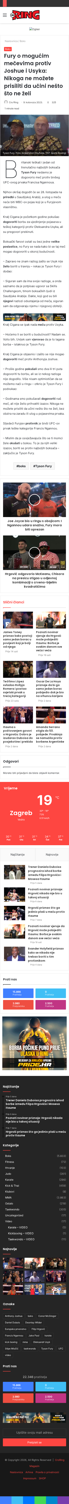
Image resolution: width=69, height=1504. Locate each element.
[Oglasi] (34, 28)
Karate (9, 1179)
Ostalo (9, 1203)
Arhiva (29, 1472)
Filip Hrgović (38, 1329)
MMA (8, 1197)
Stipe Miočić (11, 1348)
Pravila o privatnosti (47, 1472)
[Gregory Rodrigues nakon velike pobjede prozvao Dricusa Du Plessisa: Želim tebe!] (13, 1276)
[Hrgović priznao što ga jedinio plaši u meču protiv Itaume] (14, 913)
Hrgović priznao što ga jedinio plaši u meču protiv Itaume (46, 912)
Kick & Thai (12, 1185)
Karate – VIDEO (18, 1227)
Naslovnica (11, 41)
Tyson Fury (43, 466)
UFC (60, 1348)
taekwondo (30, 1348)
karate (48, 1335)
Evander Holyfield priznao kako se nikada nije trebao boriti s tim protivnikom (46, 955)
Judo (8, 1173)
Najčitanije (18, 854)
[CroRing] (25, 15)
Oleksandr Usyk (41, 1342)
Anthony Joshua (13, 1316)
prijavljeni (22, 772)
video (8, 1355)
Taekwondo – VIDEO (21, 1239)
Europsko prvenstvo (15, 1329)
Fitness (9, 1161)
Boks (22, 41)
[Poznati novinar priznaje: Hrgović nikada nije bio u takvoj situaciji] (14, 894)
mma (25, 1342)
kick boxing (11, 1342)
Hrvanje (10, 1167)
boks (22, 466)
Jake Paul (34, 1335)
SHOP (42, 1478)
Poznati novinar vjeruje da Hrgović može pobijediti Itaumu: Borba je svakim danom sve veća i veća (49, 641)
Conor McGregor (47, 1316)
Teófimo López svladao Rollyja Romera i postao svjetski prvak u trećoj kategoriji (15, 689)
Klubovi (9, 1191)
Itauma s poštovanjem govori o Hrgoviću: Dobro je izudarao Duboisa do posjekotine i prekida (18, 734)
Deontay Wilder (33, 1322)
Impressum (29, 1478)
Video (8, 1221)
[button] (34, 135)
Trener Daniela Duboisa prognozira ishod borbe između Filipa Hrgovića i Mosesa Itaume (45, 873)
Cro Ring (13, 102)
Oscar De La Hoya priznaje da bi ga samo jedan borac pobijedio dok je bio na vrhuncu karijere (50, 689)
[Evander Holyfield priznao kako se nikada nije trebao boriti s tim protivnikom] (14, 954)
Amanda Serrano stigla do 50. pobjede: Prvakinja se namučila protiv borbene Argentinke (50, 734)
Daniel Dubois (12, 1322)
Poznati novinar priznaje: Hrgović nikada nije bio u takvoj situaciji (45, 893)
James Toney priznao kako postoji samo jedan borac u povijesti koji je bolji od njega (17, 639)
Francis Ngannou (14, 1335)
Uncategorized (14, 1215)
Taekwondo (12, 1209)
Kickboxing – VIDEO (21, 1233)
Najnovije (52, 854)
